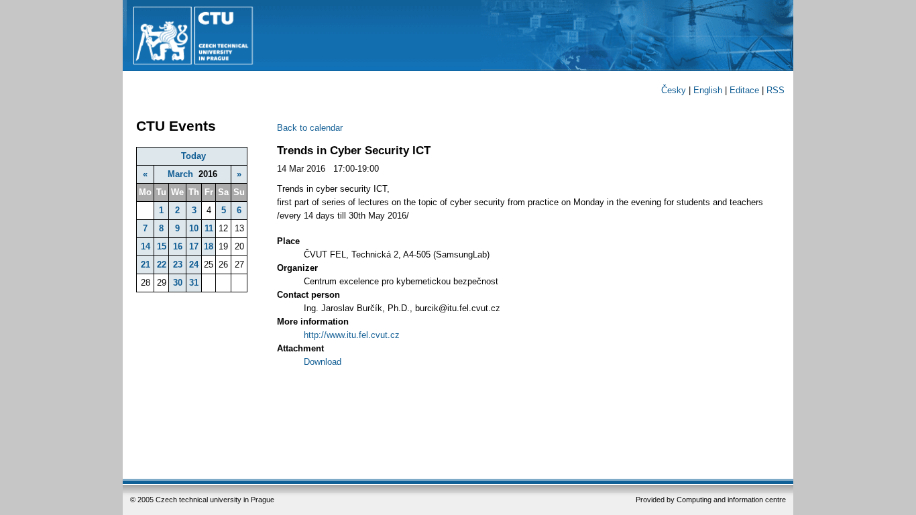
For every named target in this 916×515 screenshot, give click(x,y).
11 (209, 228)
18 (208, 246)
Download (322, 362)
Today (193, 156)
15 (161, 246)
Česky (673, 90)
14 (145, 246)
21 (145, 265)
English (707, 90)
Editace (744, 90)
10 (193, 228)
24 (193, 265)
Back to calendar (310, 128)
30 (177, 283)
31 (193, 283)
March (180, 174)
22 (161, 265)
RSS (775, 90)
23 (177, 265)
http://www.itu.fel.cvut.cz (352, 335)
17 (193, 246)
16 (177, 246)
